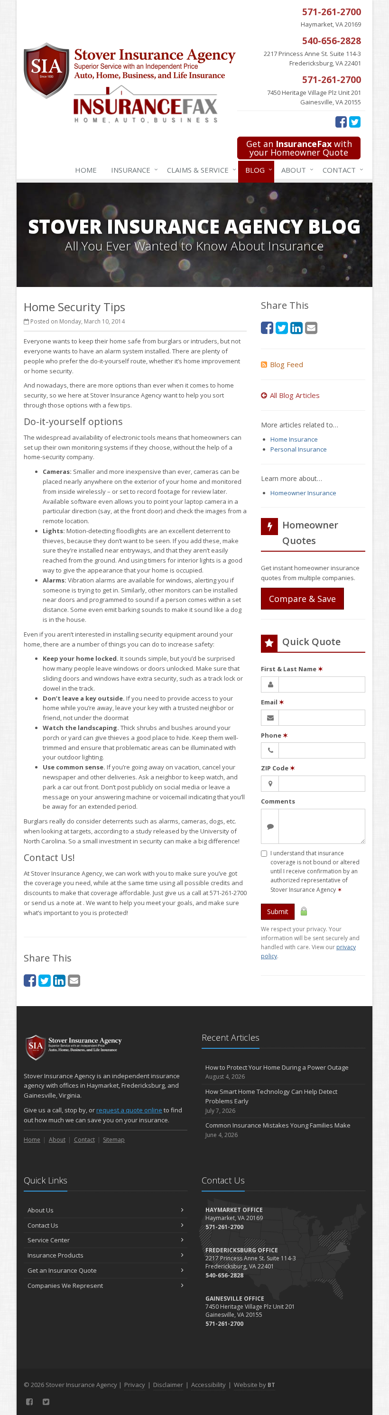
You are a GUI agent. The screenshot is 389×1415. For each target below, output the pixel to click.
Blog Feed (286, 364)
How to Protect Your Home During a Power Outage (277, 1072)
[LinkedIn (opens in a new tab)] (59, 980)
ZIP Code (278, 768)
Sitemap (114, 1140)
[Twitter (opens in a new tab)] (355, 121)
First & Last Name (292, 669)
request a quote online (129, 1110)
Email (272, 702)
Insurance (132, 170)
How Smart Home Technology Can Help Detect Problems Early (271, 1101)
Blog (256, 170)
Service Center (49, 1240)
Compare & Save (302, 598)
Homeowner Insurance (303, 493)
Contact (341, 170)
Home (86, 170)
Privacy (134, 1384)
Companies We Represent (65, 1285)
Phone (274, 735)
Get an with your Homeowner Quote (299, 148)
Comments (278, 801)
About (295, 170)
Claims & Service (199, 170)
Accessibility (208, 1384)
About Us (41, 1210)
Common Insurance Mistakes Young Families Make (278, 1130)
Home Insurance (294, 439)
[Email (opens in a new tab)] (74, 980)
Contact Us (43, 1225)
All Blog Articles (295, 395)
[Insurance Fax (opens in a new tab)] (155, 109)
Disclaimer (168, 1384)
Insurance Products (55, 1255)
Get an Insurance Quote (62, 1270)
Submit (277, 911)
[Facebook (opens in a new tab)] (341, 121)
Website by (254, 1384)
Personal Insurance (298, 449)
